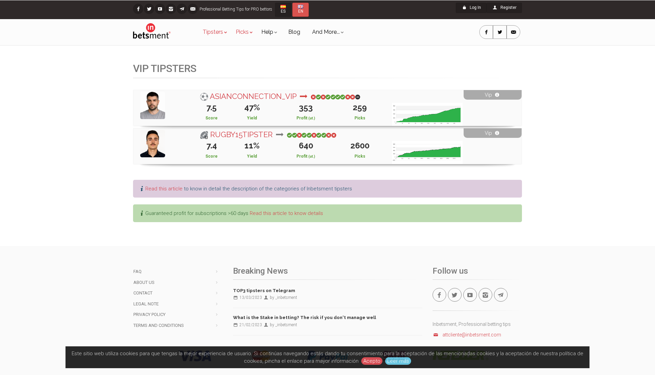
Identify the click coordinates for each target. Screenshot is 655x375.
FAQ (137, 271)
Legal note (146, 303)
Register (507, 7)
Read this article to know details (286, 213)
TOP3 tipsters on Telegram (264, 290)
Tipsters (213, 32)
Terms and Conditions (158, 325)
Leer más (398, 361)
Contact (142, 292)
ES (283, 11)
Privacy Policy (149, 314)
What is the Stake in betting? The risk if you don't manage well (304, 317)
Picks (242, 32)
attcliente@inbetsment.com (471, 334)
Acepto (371, 361)
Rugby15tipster (242, 134)
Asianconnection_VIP (254, 96)
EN (300, 11)
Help (267, 32)
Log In (475, 7)
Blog (294, 32)
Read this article (164, 189)
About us (144, 282)
